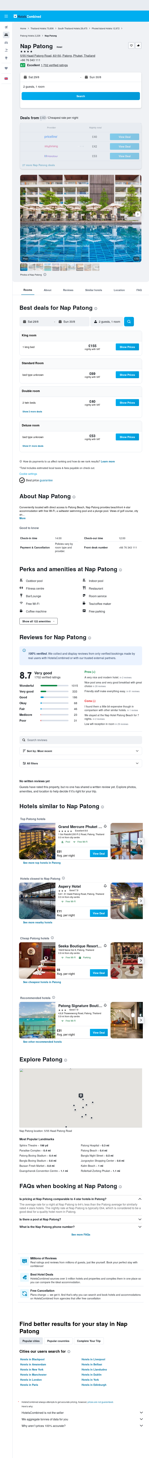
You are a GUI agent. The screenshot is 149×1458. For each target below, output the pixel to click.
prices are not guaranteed (100, 1401)
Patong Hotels (27, 35)
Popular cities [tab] (31, 1341)
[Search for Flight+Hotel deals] (6, 50)
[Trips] (6, 68)
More (22, 518)
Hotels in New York (31, 1369)
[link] (42, 862)
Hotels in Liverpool (93, 1359)
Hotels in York (90, 1379)
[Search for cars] (6, 42)
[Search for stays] (6, 35)
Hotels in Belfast (92, 1364)
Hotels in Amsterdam (33, 1364)
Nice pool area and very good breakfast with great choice (113, 684)
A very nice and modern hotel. (108, 677)
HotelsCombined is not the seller (43, 1413)
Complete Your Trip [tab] (89, 1341)
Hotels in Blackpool (32, 1359)
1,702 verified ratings (54, 65)
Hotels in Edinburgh (94, 1385)
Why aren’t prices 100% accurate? (44, 1426)
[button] (6, 16)
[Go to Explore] (6, 57)
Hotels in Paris (29, 1385)
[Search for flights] (6, 27)
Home (23, 28)
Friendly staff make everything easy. (112, 691)
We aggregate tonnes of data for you (45, 1419)
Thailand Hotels (38, 28)
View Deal (99, 853)
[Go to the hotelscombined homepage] (27, 16)
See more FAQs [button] (80, 1234)
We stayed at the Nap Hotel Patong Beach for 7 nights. (111, 717)
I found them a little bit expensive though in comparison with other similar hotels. (111, 708)
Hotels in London (31, 1379)
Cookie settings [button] (28, 474)
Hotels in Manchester (33, 1374)
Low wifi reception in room (106, 724)
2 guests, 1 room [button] (34, 86)
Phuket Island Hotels (102, 28)
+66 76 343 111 (30, 60)
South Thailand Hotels (69, 28)
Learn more (108, 461)
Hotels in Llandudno (94, 1369)
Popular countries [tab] (58, 1341)
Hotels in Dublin (92, 1374)
